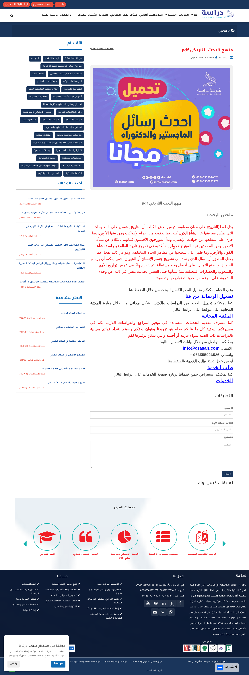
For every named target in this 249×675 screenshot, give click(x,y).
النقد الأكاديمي (47, 554)
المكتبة (172, 15)
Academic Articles (72, 166)
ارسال (227, 474)
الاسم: (228, 408)
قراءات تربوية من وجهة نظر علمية (39, 166)
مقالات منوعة (43, 135)
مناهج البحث (29, 120)
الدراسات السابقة (72, 81)
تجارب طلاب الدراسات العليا (43, 89)
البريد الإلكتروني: (222, 423)
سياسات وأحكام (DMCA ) (116, 662)
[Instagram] (156, 603)
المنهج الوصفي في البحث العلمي (67, 355)
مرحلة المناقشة (73, 58)
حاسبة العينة (50, 15)
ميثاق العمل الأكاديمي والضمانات (146, 662)
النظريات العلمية (38, 97)
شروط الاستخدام (154, 671)
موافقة (58, 664)
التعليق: (228, 438)
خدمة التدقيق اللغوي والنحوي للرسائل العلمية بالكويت (56, 199)
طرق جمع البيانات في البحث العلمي (66, 383)
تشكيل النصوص (87, 15)
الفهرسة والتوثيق (73, 89)
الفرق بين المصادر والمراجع (70, 327)
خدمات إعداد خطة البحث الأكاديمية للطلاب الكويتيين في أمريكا (52, 282)
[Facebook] (180, 603)
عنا (195, 15)
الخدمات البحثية (74, 173)
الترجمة (35, 58)
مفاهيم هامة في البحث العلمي (66, 74)
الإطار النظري (52, 58)
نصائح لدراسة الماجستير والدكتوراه (64, 127)
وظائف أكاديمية (42, 150)
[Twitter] (172, 603)
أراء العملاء (67, 15)
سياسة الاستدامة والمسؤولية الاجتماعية (82, 662)
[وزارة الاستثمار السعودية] (228, 648)
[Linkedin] (164, 603)
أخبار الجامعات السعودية (69, 150)
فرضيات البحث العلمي (73, 313)
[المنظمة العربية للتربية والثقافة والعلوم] (204, 648)
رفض (13, 664)
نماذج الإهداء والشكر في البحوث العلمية (63, 369)
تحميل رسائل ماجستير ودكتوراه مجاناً (62, 104)
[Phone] (163, 612)
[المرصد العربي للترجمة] (213, 648)
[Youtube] (148, 603)
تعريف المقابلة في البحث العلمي (67, 341)
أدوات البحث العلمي (47, 81)
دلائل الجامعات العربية (70, 112)
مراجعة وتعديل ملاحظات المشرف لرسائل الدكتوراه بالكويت (53, 213)
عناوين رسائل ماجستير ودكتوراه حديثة (62, 66)
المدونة (103, 15)
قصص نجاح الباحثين (48, 173)
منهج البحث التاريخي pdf (207, 50)
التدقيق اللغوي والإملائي (85, 554)
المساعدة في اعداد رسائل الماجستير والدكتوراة (57, 143)
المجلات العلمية (73, 120)
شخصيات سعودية (72, 158)
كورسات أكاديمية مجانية (69, 135)
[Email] (155, 612)
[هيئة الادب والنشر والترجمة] (192, 648)
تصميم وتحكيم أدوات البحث (163, 554)
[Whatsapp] (171, 612)
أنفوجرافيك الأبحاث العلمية (67, 97)
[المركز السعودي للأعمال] (221, 648)
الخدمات (184, 15)
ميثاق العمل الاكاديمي (123, 15)
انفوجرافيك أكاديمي (151, 15)
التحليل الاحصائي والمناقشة (37, 112)
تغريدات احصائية (47, 158)
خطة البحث (38, 74)
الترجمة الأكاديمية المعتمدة (202, 554)
